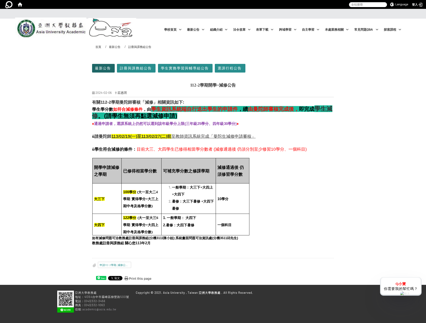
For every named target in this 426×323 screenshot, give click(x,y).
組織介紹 (216, 30)
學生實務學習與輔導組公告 (185, 68)
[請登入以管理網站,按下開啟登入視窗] (8, 4)
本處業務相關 (334, 30)
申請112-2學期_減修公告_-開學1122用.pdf (115, 264)
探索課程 (390, 30)
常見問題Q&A (363, 30)
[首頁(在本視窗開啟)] (20, 4)
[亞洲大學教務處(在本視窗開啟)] (49, 19)
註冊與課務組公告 (136, 68)
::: (212, 14)
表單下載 (262, 30)
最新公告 (193, 30)
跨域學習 (285, 30)
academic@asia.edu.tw (99, 309)
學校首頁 (170, 30)
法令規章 (239, 30)
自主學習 (308, 30)
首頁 (98, 47)
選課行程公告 (230, 68)
